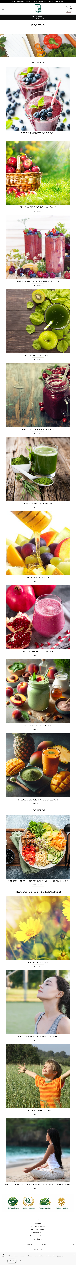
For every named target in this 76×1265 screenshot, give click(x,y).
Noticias (38, 1223)
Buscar (38, 1220)
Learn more (60, 1256)
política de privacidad (38, 1229)
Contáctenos (38, 1239)
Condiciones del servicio (38, 1236)
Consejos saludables (38, 1226)
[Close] (74, 1254)
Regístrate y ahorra (37, 1245)
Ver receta (38, 137)
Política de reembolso (38, 1233)
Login (69, 11)
